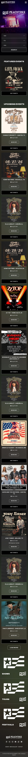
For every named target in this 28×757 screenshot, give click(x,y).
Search (14, 50)
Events (7, 746)
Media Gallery (13, 746)
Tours (5, 699)
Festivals (8, 725)
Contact (20, 746)
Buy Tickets (14, 93)
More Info (14, 142)
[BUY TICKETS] (14, 78)
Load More (14, 647)
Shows (6, 674)
